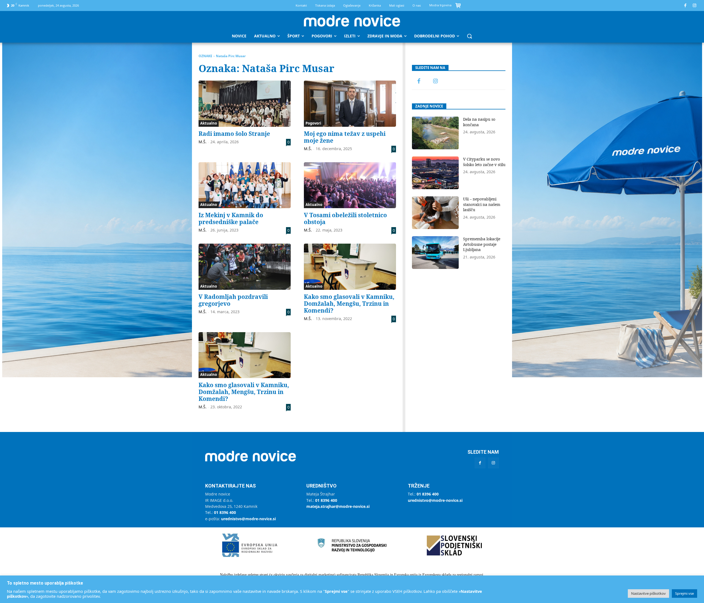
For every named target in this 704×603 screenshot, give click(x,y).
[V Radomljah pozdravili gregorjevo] (245, 267)
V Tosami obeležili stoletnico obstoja (345, 218)
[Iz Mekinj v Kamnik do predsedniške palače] (245, 185)
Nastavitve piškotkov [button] (648, 593)
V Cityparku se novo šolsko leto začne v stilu (484, 161)
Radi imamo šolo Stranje (234, 133)
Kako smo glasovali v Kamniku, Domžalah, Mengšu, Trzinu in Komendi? (349, 303)
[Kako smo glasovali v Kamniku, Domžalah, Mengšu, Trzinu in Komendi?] (350, 267)
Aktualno (208, 123)
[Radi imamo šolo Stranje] (245, 104)
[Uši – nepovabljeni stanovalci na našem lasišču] (435, 212)
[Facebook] (685, 6)
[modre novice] (352, 21)
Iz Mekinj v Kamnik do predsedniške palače (231, 218)
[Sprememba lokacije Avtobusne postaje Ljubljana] (435, 252)
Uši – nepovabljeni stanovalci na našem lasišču (481, 204)
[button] (469, 36)
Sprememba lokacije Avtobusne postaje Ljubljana (481, 244)
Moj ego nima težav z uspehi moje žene (345, 137)
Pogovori (313, 123)
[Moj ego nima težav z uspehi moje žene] (350, 104)
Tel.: (220, 512)
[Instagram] (695, 6)
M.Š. (203, 141)
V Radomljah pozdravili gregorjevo (233, 300)
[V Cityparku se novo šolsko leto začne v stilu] (435, 172)
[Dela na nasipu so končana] (435, 133)
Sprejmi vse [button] (684, 593)
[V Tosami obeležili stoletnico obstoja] (350, 185)
